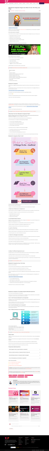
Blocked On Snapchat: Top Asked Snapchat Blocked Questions (18, 77)
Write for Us (42, 3)
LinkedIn (22, 372)
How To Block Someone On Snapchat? (15, 78)
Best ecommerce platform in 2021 (16, 260)
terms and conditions (28, 368)
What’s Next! (11, 79)
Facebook (36, 371)
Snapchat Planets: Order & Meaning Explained (15, 365)
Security (24, 3)
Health (34, 3)
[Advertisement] (20, 100)
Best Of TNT (16, 3)
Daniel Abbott (12, 10)
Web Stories (32, 442)
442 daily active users (23, 29)
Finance (20, 3)
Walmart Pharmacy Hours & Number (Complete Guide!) (19, 67)
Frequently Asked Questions (13, 80)
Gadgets (31, 3)
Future (27, 3)
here (21, 371)
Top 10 (26, 444)
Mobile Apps (20, 10)
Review (38, 3)
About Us (20, 439)
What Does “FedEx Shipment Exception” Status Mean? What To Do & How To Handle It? (24, 111)
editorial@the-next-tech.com (36, 439)
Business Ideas (11, 3)
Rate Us (21, 447)
